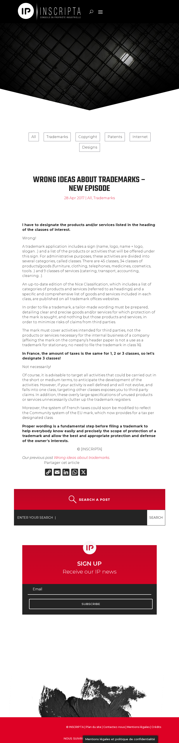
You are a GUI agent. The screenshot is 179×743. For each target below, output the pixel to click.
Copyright (87, 137)
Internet (140, 137)
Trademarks (57, 137)
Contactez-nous (114, 727)
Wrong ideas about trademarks (81, 458)
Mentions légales (138, 727)
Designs (89, 147)
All (33, 137)
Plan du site (93, 727)
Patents (115, 137)
